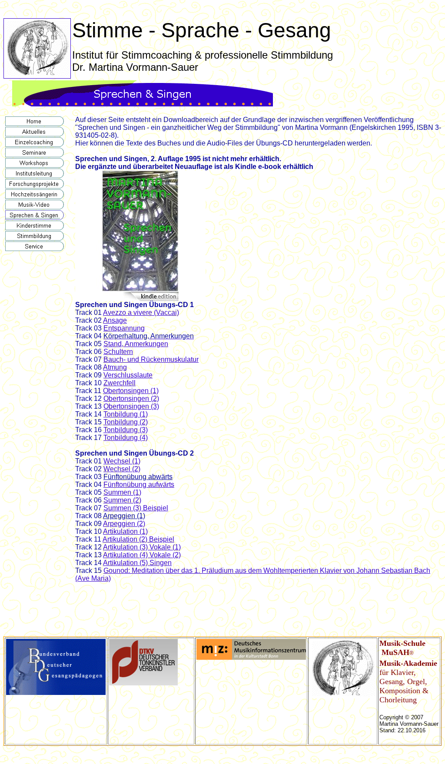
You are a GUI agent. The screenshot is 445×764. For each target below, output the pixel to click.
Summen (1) (122, 492)
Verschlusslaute (128, 375)
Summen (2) (122, 500)
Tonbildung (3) (125, 429)
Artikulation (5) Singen (137, 562)
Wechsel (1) (121, 461)
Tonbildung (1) (125, 414)
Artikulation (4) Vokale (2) (142, 555)
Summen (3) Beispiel (135, 508)
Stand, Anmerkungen (135, 343)
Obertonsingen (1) (131, 390)
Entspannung (124, 328)
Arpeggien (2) (124, 523)
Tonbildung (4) (125, 437)
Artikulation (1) (125, 531)
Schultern (118, 351)
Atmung (115, 367)
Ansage (115, 320)
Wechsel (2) (121, 469)
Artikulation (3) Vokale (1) (142, 547)
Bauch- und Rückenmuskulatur (151, 359)
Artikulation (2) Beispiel (138, 539)
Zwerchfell (119, 383)
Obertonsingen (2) (131, 398)
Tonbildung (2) (125, 422)
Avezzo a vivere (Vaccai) (141, 312)
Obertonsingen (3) (131, 406)
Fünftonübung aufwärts (138, 484)
